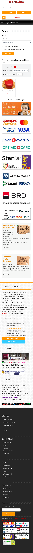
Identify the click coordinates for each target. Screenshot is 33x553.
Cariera (5, 431)
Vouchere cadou (8, 468)
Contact (5, 448)
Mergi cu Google (12, 338)
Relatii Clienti (7, 442)
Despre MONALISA (8, 419)
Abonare (8, 514)
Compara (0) (8, 67)
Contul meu (6, 489)
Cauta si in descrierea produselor (14, 49)
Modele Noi (6, 477)
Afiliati (5, 471)
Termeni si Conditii (9, 422)
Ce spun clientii (8, 451)
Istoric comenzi (7, 491)
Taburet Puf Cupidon (8, 91)
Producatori (6, 466)
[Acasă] (16, 4)
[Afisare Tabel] (15, 67)
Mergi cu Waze (11, 342)
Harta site (6, 454)
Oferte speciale (7, 474)
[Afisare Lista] (17, 67)
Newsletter (6, 497)
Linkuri (5, 428)
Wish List (6, 494)
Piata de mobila (8, 425)
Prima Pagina (6, 28)
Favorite (24, 12)
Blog (4, 445)
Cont (9, 12)
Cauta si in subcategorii (11, 47)
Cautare (14, 28)
